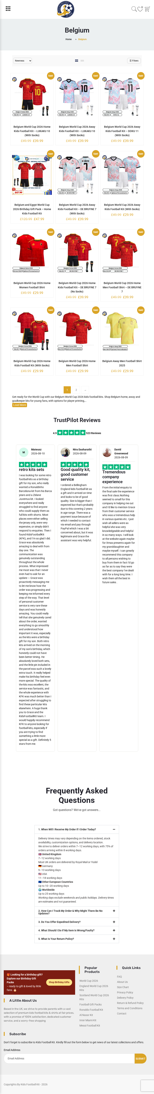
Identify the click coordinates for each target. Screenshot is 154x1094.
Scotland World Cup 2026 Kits (94, 997)
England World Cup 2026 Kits (93, 988)
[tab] (77, 60)
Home (69, 39)
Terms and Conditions (129, 1008)
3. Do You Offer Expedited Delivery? (59, 921)
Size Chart (123, 987)
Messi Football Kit (89, 1025)
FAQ (119, 976)
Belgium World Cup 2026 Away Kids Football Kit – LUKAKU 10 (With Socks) (77, 131)
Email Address (12, 1049)
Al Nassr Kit (86, 1015)
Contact (121, 1013)
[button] (77, 829)
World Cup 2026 (88, 980)
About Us (122, 981)
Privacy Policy (125, 992)
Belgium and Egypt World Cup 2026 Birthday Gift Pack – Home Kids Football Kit (32, 209)
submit (141, 1058)
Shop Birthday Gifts (59, 982)
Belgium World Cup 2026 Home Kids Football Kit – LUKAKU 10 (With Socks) (32, 131)
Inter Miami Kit (87, 1020)
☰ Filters (134, 60)
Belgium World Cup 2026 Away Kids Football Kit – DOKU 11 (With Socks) (122, 131)
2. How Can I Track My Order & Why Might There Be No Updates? (70, 912)
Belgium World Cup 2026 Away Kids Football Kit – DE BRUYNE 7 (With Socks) (77, 209)
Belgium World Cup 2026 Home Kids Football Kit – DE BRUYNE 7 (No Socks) (77, 287)
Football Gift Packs (90, 1004)
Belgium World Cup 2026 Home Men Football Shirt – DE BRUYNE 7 (122, 287)
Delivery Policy (125, 997)
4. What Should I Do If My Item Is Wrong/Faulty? (66, 930)
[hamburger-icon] (8, 9)
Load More (19, 404)
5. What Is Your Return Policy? (56, 938)
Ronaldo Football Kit (91, 1009)
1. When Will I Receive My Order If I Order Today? (67, 829)
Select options (32, 126)
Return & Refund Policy (130, 1002)
